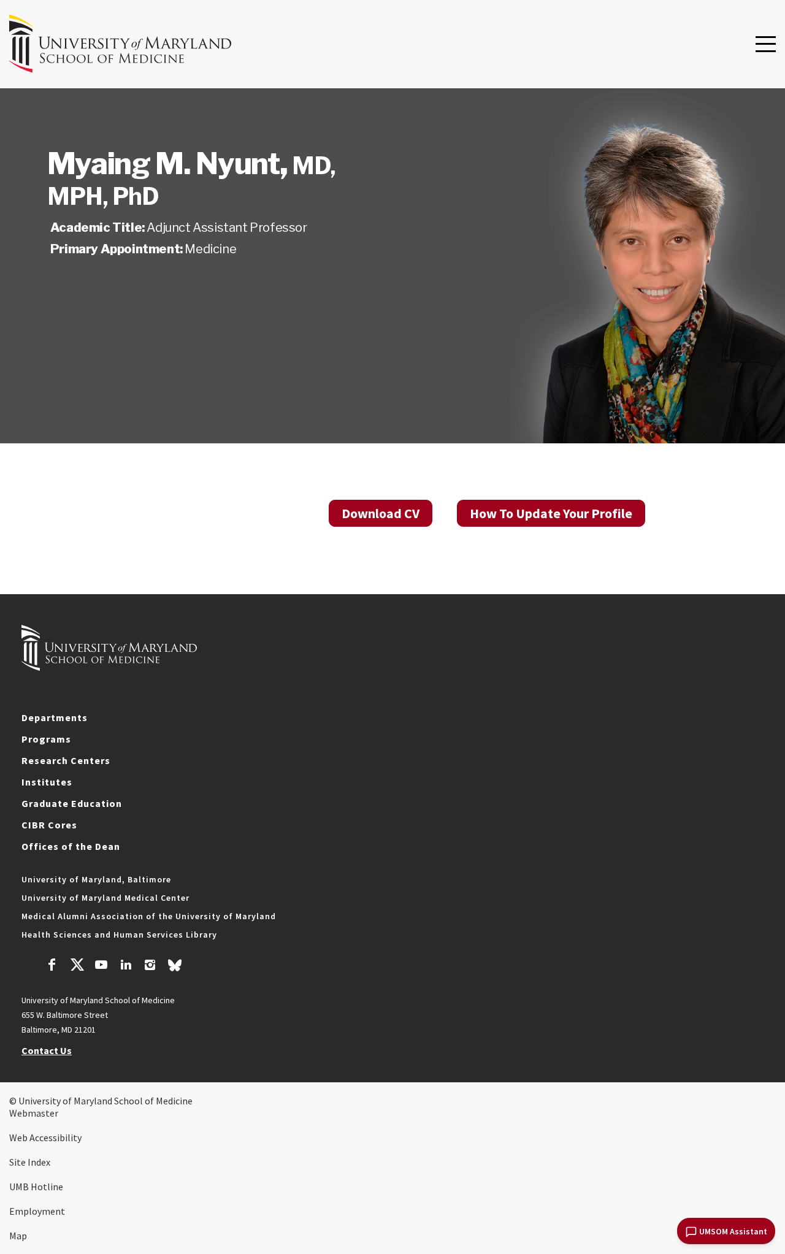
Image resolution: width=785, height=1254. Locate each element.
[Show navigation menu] (766, 45)
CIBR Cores (49, 825)
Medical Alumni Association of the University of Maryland (148, 916)
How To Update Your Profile (551, 513)
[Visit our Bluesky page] (175, 968)
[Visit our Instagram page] (150, 966)
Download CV (380, 513)
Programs (46, 739)
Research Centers (65, 760)
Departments (54, 717)
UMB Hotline (36, 1186)
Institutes (46, 782)
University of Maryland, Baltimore (96, 879)
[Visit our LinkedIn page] (126, 966)
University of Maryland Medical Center (105, 897)
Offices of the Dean (70, 846)
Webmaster (33, 1113)
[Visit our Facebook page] (52, 966)
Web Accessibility (45, 1137)
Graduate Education (71, 803)
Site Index (29, 1162)
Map (18, 1235)
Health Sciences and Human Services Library (119, 934)
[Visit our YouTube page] (101, 966)
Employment (37, 1211)
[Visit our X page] (77, 966)
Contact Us (46, 1050)
